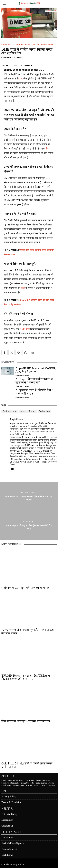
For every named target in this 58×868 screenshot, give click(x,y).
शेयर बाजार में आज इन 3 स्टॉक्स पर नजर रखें (25, 721)
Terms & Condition (11, 802)
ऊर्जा (23, 287)
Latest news (18, 45)
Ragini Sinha (26, 66)
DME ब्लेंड (24, 329)
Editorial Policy (9, 814)
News (27, 45)
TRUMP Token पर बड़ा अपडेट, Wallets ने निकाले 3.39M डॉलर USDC (25, 677)
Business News (10, 411)
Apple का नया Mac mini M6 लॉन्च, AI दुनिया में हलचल (35, 370)
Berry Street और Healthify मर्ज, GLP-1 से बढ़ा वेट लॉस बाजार (27, 631)
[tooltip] (4, 352)
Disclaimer (7, 820)
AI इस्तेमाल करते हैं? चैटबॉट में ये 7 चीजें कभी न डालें (34, 392)
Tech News (7, 855)
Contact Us (7, 826)
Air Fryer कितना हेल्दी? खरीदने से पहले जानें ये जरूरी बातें (34, 381)
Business (5, 45)
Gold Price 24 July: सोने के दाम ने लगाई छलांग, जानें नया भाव (27, 765)
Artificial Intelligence (12, 843)
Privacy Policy (8, 796)
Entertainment (9, 849)
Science (35, 45)
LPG (20, 78)
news (22, 411)
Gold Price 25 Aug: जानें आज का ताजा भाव (25, 588)
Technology (47, 45)
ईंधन (48, 148)
